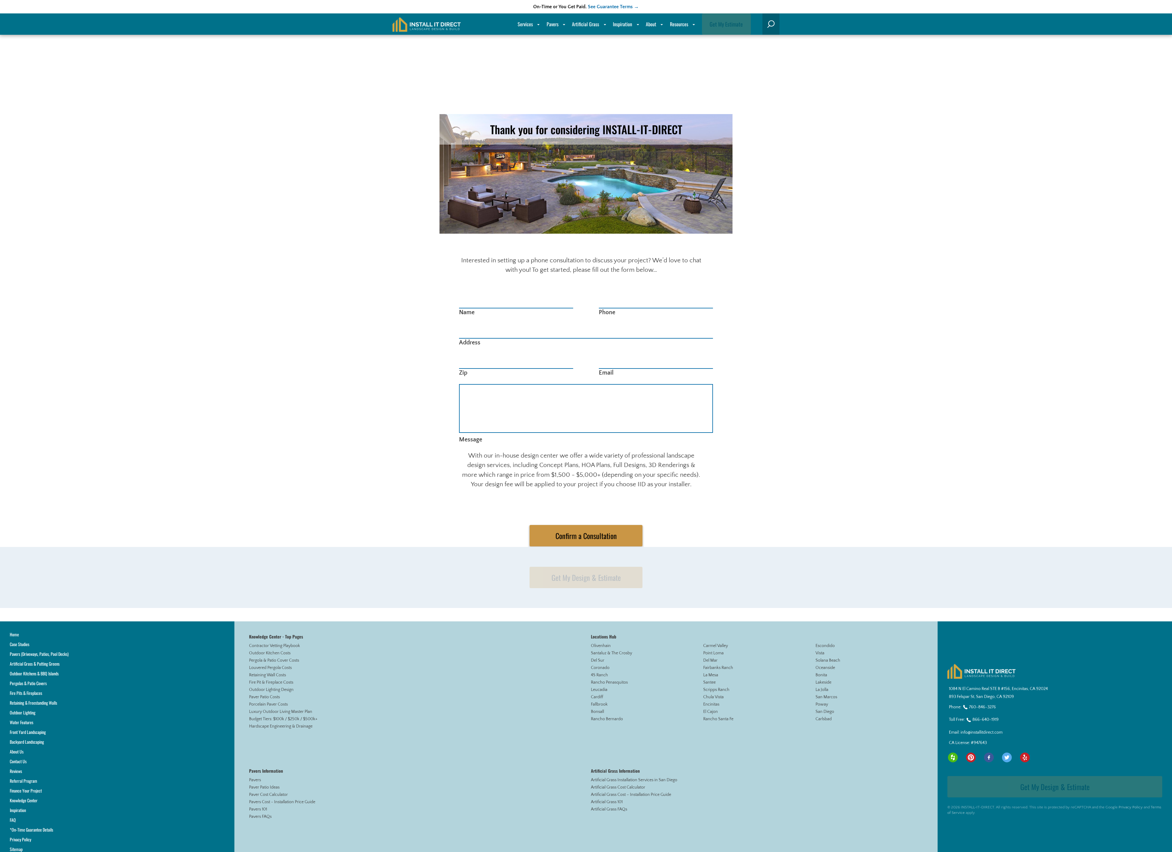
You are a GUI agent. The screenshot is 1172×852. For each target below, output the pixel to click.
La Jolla (822, 689)
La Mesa (710, 675)
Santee (709, 682)
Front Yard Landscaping (28, 732)
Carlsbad (824, 719)
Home (14, 634)
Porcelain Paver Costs (268, 704)
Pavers (255, 780)
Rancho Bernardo (607, 719)
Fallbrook (599, 704)
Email (606, 372)
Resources (679, 24)
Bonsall (597, 711)
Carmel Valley (715, 645)
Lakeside (823, 682)
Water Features (21, 722)
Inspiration (622, 24)
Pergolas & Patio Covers (28, 683)
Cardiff (597, 697)
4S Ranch (599, 675)
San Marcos (826, 697)
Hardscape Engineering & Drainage (281, 726)
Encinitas (711, 704)
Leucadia (599, 689)
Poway (822, 704)
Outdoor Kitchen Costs (270, 653)
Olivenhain (601, 645)
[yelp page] (1025, 757)
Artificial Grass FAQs (609, 809)
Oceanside (825, 667)
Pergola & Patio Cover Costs (274, 660)
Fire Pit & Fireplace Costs (271, 682)
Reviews (16, 771)
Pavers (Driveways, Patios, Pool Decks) (39, 654)
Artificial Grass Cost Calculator (618, 787)
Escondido (825, 645)
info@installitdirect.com (981, 732)
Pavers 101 (258, 809)
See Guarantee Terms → (613, 6)
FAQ (13, 820)
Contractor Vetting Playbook (274, 645)
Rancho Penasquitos (609, 682)
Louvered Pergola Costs (270, 667)
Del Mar (710, 660)
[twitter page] (1007, 757)
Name (467, 312)
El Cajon (710, 711)
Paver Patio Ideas (264, 787)
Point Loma (713, 653)
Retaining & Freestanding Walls (33, 702)
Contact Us (18, 761)
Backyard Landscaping (27, 742)
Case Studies (19, 644)
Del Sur (597, 660)
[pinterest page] (971, 757)
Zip (463, 372)
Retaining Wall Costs (267, 675)
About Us (17, 751)
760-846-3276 (982, 707)
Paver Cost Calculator (268, 794)
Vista (820, 653)
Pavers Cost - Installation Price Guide (282, 802)
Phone (607, 312)
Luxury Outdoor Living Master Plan (280, 711)
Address (469, 342)
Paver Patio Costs (264, 697)
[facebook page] (989, 757)
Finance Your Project (26, 790)
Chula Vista (713, 697)
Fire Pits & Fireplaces (26, 693)
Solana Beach (828, 660)
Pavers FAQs (260, 816)
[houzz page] (953, 757)
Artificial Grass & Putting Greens (35, 663)
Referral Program (23, 781)
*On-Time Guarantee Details (31, 829)
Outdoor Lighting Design (271, 689)
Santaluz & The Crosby (611, 653)
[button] (771, 24)
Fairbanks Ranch (718, 667)
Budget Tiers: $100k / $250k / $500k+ (283, 719)
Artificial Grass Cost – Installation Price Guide (631, 794)
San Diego (825, 711)
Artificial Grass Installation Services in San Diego (634, 780)
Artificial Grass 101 (607, 802)
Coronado (600, 667)
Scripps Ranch (716, 689)
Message (470, 439)
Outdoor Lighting (22, 712)
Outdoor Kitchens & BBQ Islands (34, 673)
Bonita (821, 675)
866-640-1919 (985, 719)
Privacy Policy (20, 839)
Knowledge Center (24, 800)
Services (525, 24)
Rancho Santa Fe (718, 719)
